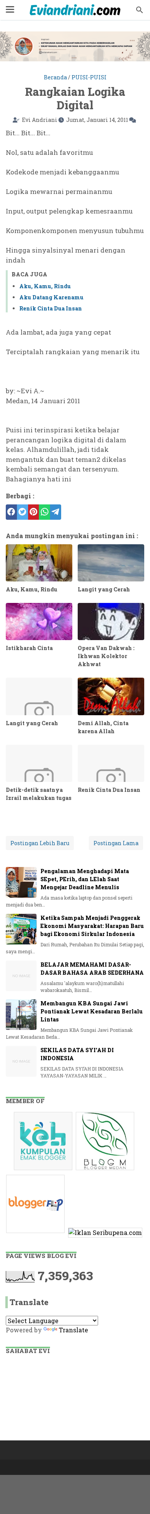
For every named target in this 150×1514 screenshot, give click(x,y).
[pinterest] (33, 512)
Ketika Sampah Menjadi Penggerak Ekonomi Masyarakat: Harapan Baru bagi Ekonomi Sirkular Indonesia (92, 926)
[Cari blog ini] (139, 10)
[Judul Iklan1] (44, 1170)
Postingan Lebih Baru (39, 843)
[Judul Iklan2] (106, 1170)
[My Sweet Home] (75, 10)
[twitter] (22, 512)
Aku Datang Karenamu (51, 297)
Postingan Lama (115, 843)
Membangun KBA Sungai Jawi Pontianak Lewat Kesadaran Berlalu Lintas (91, 1011)
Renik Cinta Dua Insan (50, 308)
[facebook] (11, 512)
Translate (73, 1330)
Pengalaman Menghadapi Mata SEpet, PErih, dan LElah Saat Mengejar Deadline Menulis (84, 879)
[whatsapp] (44, 512)
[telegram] (55, 512)
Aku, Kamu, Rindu (45, 286)
